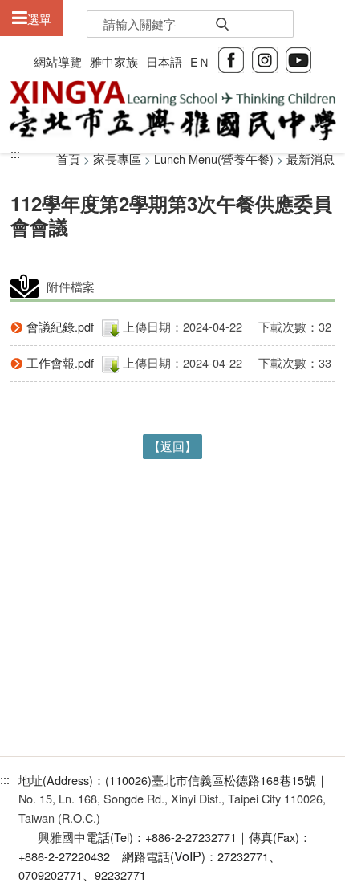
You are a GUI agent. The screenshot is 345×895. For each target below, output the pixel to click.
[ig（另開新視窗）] (265, 58)
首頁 (68, 158)
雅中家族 (114, 61)
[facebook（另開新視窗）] (231, 58)
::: (15, 152)
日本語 (164, 61)
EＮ (200, 61)
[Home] (172, 110)
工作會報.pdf (60, 362)
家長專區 (117, 158)
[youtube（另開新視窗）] (298, 58)
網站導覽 (58, 61)
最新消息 (310, 158)
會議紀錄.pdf (60, 326)
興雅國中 (62, 836)
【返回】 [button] (172, 445)
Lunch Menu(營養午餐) (214, 158)
